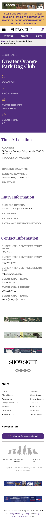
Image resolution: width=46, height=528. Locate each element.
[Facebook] (17, 370)
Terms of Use (35, 414)
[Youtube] (29, 370)
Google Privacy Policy (19, 513)
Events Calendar (37, 399)
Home (4, 41)
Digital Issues (7, 395)
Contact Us (35, 407)
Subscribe (34, 410)
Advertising (7, 399)
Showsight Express (18, 460)
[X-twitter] (21, 370)
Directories (6, 410)
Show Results (36, 395)
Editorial (5, 407)
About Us (34, 403)
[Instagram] (25, 370)
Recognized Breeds (10, 403)
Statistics (34, 391)
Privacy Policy (8, 414)
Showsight (7, 459)
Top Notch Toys (35, 460)
